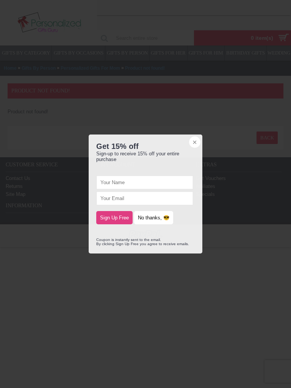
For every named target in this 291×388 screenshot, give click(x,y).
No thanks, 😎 (153, 218)
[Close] (194, 143)
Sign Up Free (114, 218)
